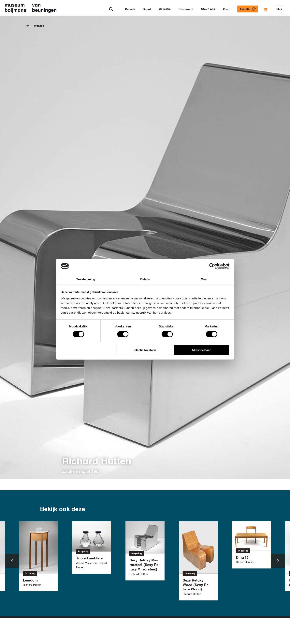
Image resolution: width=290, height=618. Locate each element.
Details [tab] (145, 279)
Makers (39, 25)
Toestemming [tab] (85, 279)
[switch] (122, 334)
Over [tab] (204, 279)
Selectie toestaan (144, 350)
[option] (145, 550)
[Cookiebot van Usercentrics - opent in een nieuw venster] (212, 266)
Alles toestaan (201, 350)
